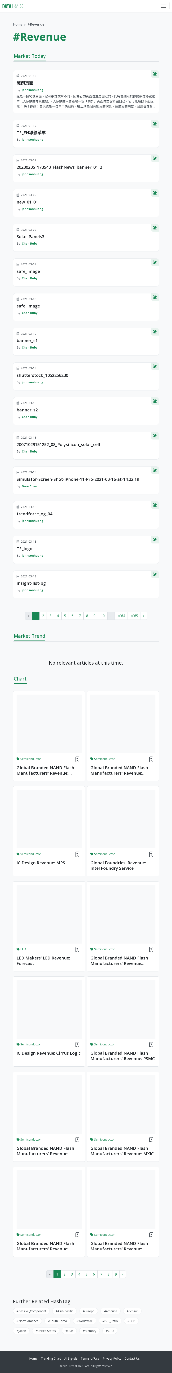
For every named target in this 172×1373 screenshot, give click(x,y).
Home (17, 24)
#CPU (110, 1331)
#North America (27, 1321)
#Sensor (132, 1311)
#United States (46, 1331)
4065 (134, 615)
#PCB (131, 1321)
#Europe (88, 1311)
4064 (121, 615)
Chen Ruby (30, 243)
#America (110, 1311)
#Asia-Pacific (64, 1311)
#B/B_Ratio (110, 1321)
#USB (69, 1331)
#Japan (21, 1331)
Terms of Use (90, 1358)
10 (103, 615)
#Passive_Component (31, 1311)
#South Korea (57, 1321)
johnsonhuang (32, 90)
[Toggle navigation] (163, 6)
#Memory (89, 1331)
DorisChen (29, 486)
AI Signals (70, 1358)
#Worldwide (85, 1321)
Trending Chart (51, 1358)
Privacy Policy (112, 1358)
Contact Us (132, 1358)
